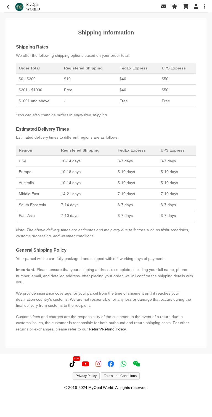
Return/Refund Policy (107, 329)
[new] (74, 363)
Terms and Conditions (120, 376)
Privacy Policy (86, 376)
